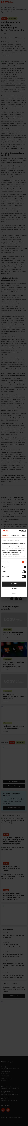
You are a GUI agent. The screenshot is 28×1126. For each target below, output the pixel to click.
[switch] (24, 567)
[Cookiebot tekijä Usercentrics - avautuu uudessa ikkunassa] (19, 531)
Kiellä (14, 593)
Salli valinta (14, 588)
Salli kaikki (14, 583)
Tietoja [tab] (23, 535)
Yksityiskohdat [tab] (14, 535)
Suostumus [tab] (5, 535)
